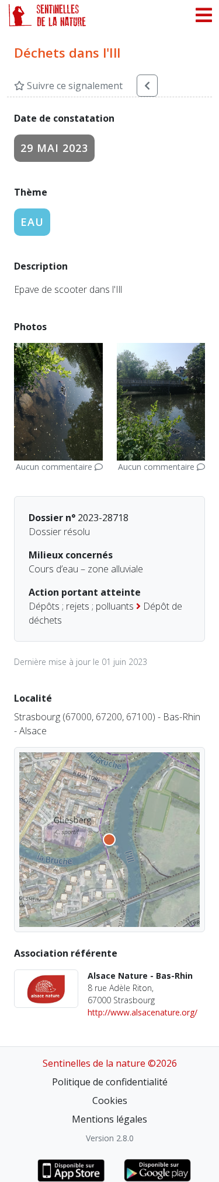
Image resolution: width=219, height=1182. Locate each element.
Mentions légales (109, 1119)
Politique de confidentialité (110, 1081)
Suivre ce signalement (74, 85)
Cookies (109, 1100)
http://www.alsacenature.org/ (142, 1012)
